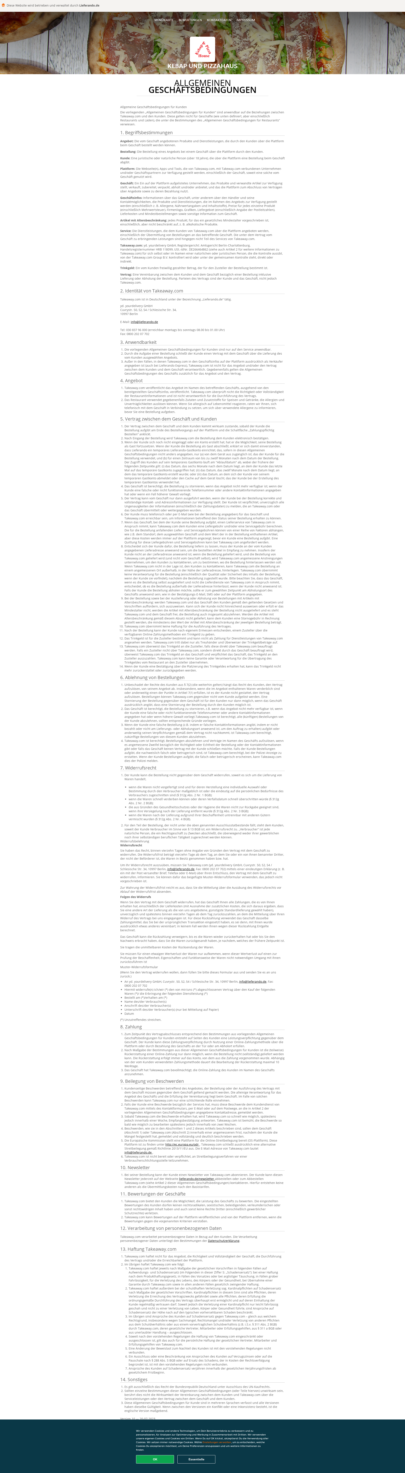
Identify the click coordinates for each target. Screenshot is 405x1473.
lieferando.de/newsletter (197, 1179)
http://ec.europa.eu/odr (182, 1144)
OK (155, 1459)
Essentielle (196, 1459)
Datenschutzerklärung (223, 1241)
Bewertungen (190, 20)
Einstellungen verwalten (216, 1442)
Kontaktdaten (219, 20)
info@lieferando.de (144, 322)
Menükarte (164, 20)
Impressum (245, 20)
